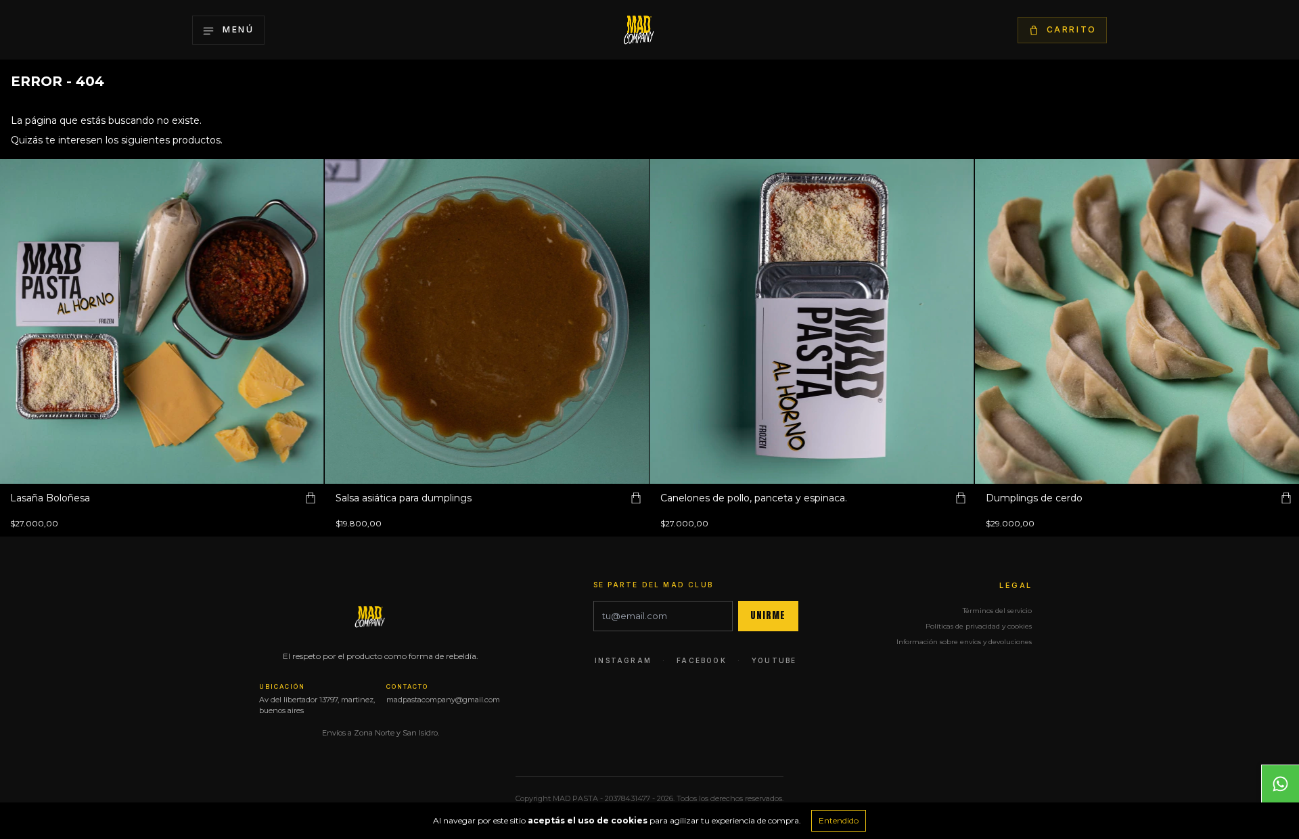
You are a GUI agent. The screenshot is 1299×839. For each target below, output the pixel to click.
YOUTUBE (774, 660)
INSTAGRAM (623, 660)
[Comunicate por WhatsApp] (1280, 783)
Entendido (839, 820)
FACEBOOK (702, 660)
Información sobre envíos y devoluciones (964, 641)
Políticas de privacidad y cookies (979, 626)
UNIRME (768, 615)
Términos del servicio (997, 610)
